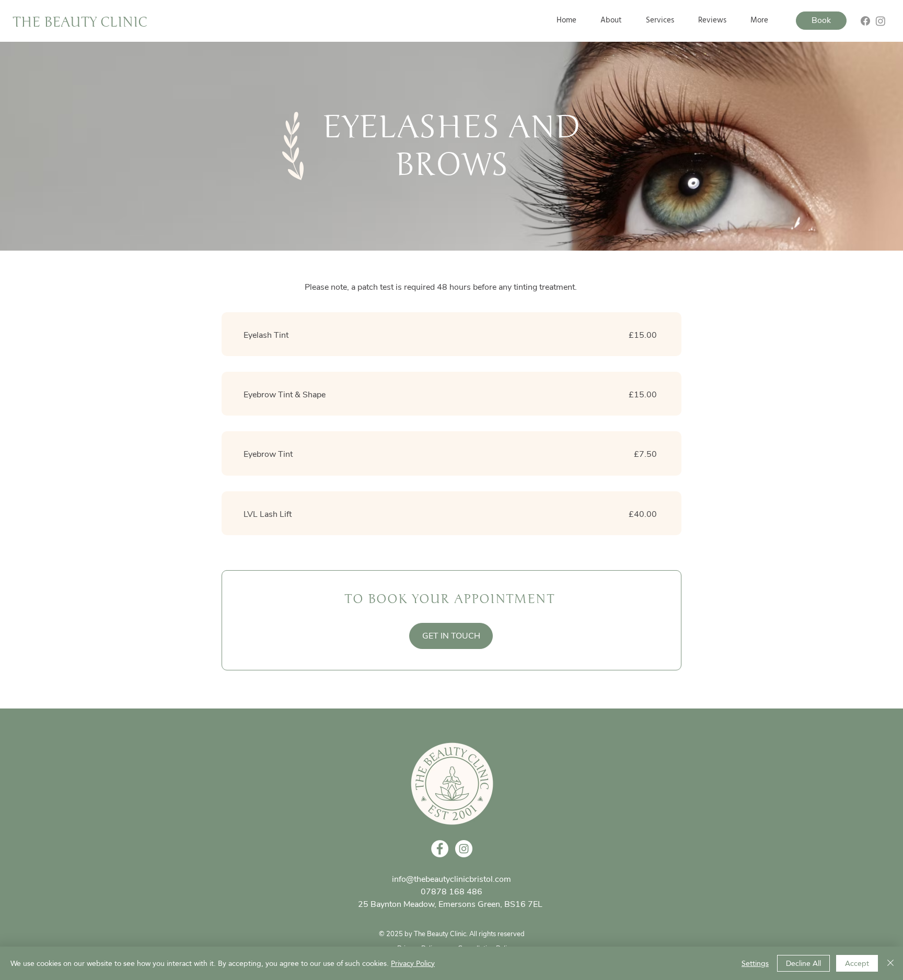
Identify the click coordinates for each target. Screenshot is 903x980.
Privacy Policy (413, 963)
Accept (857, 963)
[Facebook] (865, 21)
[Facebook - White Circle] (439, 848)
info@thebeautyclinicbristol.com (451, 879)
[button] (660, 20)
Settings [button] (755, 963)
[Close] (890, 963)
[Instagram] (880, 21)
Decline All (803, 963)
